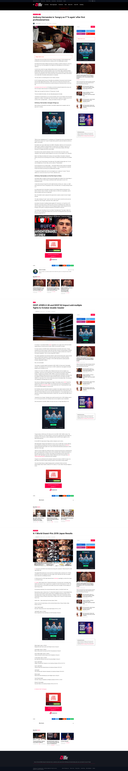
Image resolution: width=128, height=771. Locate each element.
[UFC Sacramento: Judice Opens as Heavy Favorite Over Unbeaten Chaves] (79, 100)
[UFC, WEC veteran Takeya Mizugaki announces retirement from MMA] (39, 513)
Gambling (81, 4)
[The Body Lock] (39, 4)
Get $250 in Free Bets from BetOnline (53, 255)
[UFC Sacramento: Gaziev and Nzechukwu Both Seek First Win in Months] (79, 106)
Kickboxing (36, 530)
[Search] (94, 1)
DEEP (34, 302)
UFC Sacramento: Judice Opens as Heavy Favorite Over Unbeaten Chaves (89, 100)
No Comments (50, 23)
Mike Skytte (38, 311)
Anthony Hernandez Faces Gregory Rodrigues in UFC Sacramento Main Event (38, 289)
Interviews (35, 14)
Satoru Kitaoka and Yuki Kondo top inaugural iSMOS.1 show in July (53, 519)
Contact (93, 768)
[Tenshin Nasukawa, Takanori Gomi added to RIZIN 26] (39, 736)
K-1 (35, 568)
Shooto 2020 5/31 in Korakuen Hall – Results (67, 519)
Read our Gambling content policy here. (87, 135)
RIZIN (65, 382)
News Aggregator (53, 4)
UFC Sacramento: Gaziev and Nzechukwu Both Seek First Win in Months (89, 106)
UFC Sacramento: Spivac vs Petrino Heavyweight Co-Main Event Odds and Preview (53, 289)
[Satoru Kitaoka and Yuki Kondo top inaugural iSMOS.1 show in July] (53, 513)
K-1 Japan (36, 582)
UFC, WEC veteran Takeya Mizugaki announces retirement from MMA (38, 519)
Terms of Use (72, 768)
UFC (39, 14)
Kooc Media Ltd (48, 768)
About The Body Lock (65, 768)
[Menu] (33, 5)
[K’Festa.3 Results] (67, 736)
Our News (47, 4)
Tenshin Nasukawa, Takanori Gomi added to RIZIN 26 (39, 742)
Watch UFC (70, 4)
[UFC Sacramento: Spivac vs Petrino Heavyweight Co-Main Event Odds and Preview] (53, 282)
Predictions (61, 4)
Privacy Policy (77, 768)
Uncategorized (67, 520)
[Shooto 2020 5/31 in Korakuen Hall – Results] (67, 513)
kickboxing (56, 578)
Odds (66, 4)
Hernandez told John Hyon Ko (41, 87)
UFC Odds (39, 291)
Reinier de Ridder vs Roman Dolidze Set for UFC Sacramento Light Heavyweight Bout (66, 289)
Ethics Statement (88, 768)
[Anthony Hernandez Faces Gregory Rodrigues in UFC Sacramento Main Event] (39, 282)
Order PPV (76, 4)
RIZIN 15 (67, 445)
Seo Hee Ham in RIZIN (45, 384)
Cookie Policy (83, 768)
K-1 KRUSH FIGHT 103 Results (40, 689)
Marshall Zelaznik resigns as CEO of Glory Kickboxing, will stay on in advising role (53, 742)
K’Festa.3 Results (64, 741)
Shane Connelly (38, 23)
